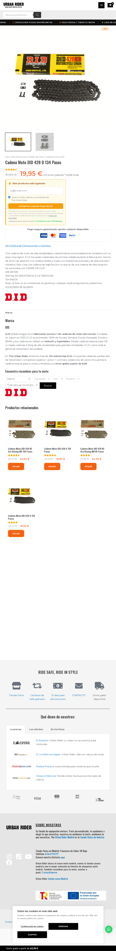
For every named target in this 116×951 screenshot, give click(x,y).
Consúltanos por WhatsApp (48, 221)
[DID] (16, 297)
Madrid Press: (43, 766)
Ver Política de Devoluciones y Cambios (28, 245)
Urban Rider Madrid (64, 837)
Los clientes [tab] (36, 729)
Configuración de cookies (32, 926)
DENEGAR (63, 926)
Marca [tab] (8, 312)
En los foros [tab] (57, 729)
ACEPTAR (32, 935)
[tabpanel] (58, 762)
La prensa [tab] (15, 729)
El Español (42, 740)
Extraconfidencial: (46, 775)
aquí (63, 857)
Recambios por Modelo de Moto (28, 157)
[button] (108, 929)
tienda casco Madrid (58, 878)
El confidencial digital (48, 754)
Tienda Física (16, 695)
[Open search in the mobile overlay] (22, 15)
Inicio (7, 157)
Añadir (16, 466)
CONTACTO (78, 695)
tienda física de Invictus (92, 837)
